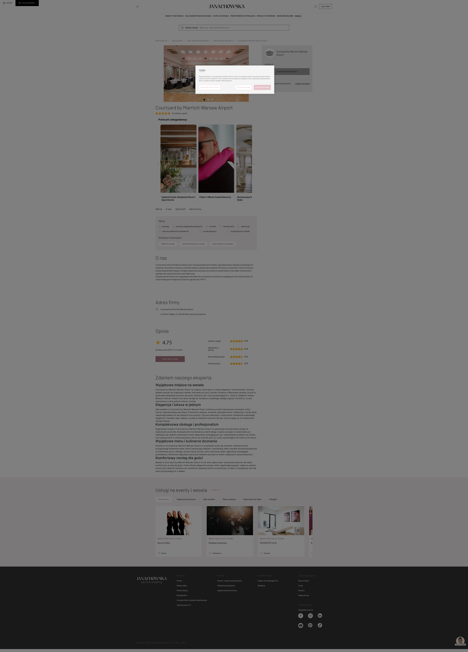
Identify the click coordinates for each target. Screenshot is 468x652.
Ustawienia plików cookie (209, 87)
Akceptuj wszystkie (262, 87)
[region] (234, 79)
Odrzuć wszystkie (243, 87)
